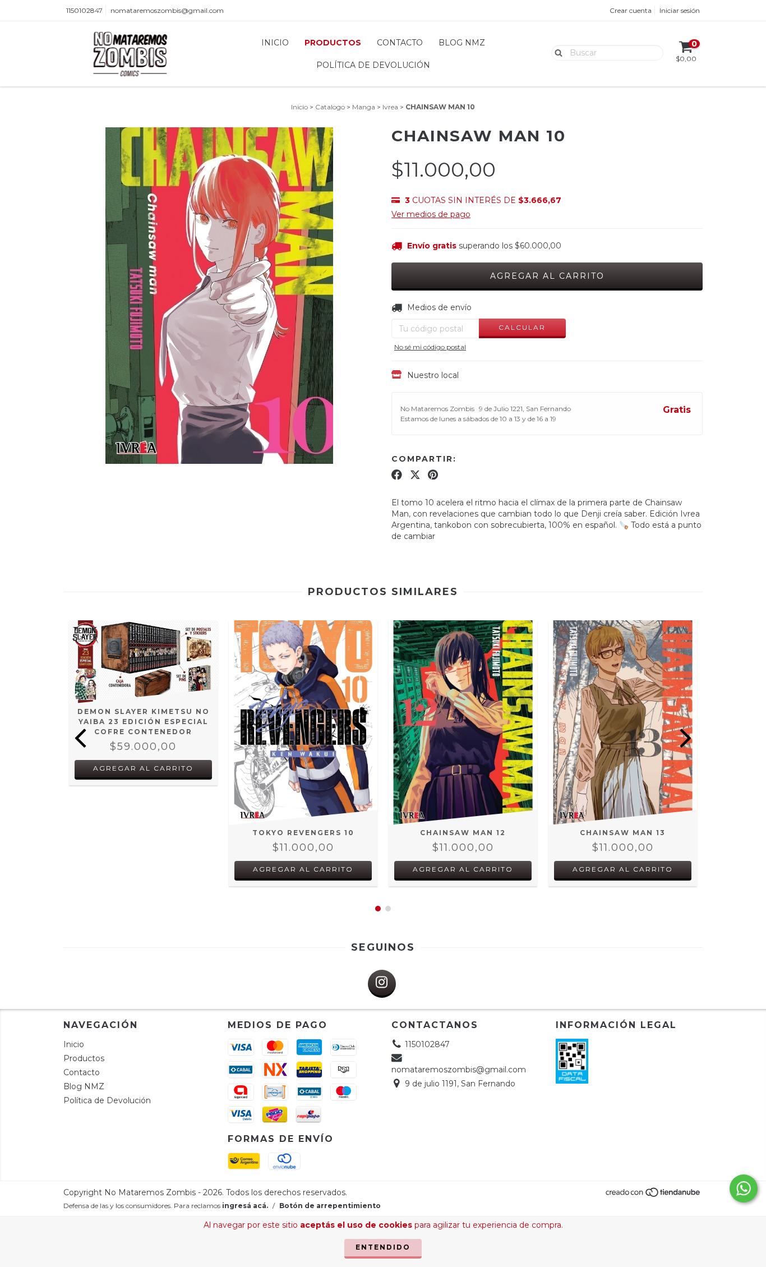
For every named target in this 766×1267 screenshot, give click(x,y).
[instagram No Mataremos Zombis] (382, 984)
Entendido (383, 1247)
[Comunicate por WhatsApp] (744, 1188)
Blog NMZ (462, 43)
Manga (363, 107)
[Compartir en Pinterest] (433, 474)
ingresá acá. (245, 1205)
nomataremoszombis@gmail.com (167, 10)
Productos (332, 43)
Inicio (275, 43)
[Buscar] (556, 52)
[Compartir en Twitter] (415, 474)
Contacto (400, 43)
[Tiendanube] (654, 1195)
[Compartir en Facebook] (396, 474)
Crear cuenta (631, 10)
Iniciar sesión (679, 10)
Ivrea (390, 107)
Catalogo (330, 107)
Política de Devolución (373, 65)
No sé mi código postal (430, 347)
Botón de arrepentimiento (330, 1205)
